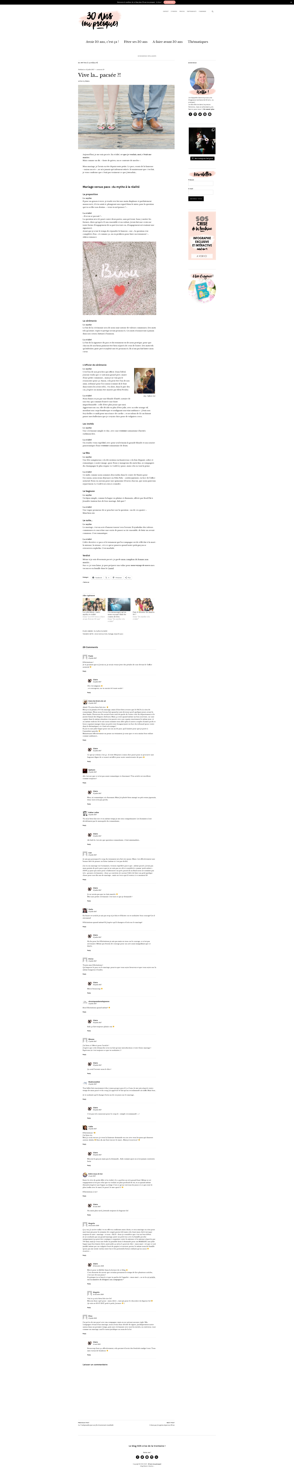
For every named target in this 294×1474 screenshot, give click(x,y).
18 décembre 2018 (93, 1225)
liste (105, 634)
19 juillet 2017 (92, 1084)
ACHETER (169, 2)
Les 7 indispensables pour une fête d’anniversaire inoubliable (95, 1424)
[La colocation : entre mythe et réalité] (94, 604)
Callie (90, 1127)
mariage (110, 634)
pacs (121, 634)
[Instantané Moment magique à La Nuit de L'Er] (202, 141)
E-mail (190, 189)
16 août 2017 (97, 1206)
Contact (166, 11)
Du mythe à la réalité (88, 63)
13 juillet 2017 (90, 69)
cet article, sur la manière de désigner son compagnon (121, 1278)
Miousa (91, 1039)
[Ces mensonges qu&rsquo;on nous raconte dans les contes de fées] (119, 604)
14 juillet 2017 (92, 961)
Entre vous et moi (95, 1174)
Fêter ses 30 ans (135, 42)
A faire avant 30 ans (168, 42)
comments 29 (100, 69)
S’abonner (202, 11)
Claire (87, 81)
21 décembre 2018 (98, 1294)
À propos (174, 11)
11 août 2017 (92, 1176)
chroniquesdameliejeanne (98, 1001)
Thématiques (198, 42)
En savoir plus (209, 109)
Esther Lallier (93, 812)
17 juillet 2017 (92, 1041)
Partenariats (191, 11)
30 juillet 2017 (97, 984)
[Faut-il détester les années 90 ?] (144, 604)
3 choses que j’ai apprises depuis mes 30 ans (162, 1424)
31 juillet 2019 (92, 1318)
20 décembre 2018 (98, 1266)
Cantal (111, 568)
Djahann (91, 770)
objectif (116, 634)
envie (96, 634)
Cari (90, 853)
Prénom (191, 180)
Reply (84, 671)
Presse (182, 11)
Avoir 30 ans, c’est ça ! (102, 42)
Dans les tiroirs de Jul (97, 701)
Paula (90, 656)
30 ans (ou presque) (154, 1464)
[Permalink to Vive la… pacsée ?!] (126, 148)
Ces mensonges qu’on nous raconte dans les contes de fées (117, 614)
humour (101, 634)
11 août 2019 (96, 1344)
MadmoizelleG (94, 1082)
